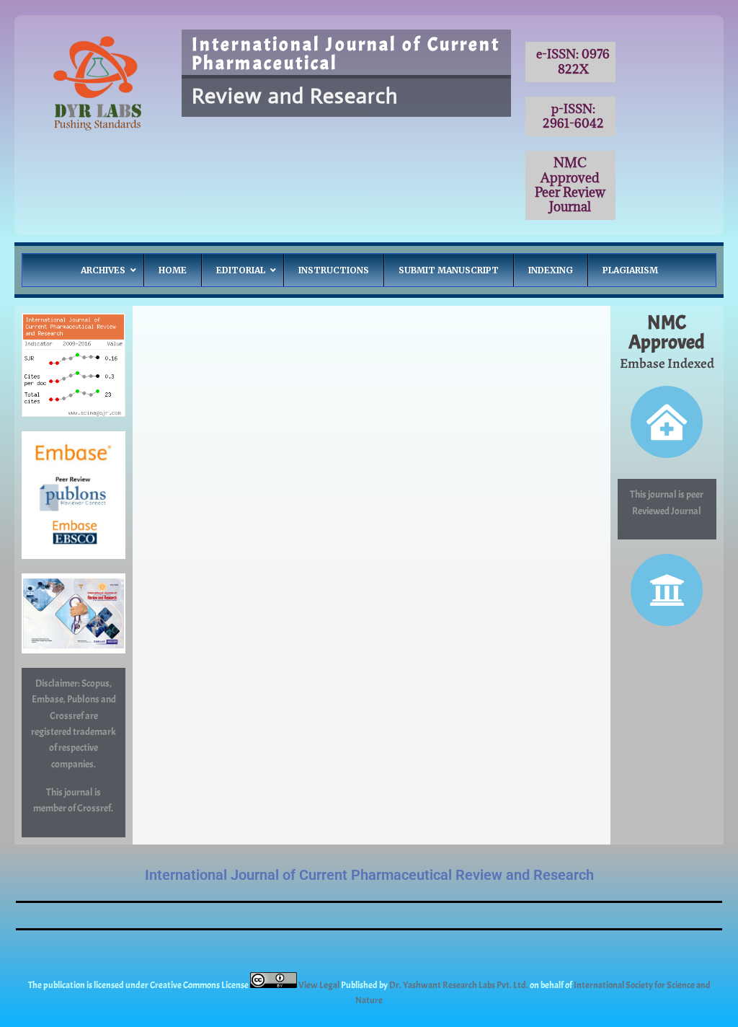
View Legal (319, 985)
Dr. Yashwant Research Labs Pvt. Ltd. (459, 985)
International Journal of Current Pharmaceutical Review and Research (369, 874)
